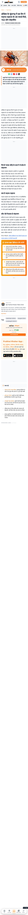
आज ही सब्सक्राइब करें (14, 334)
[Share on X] (19, 74)
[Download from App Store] (18, 355)
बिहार (9, 5)
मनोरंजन (13, 345)
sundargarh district (11, 321)
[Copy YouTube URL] (14, 74)
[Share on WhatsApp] (9, 74)
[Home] (9, 2)
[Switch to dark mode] (19, 2)
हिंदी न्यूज (17, 349)
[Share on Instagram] (16, 74)
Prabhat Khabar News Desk (16, 305)
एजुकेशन (8, 345)
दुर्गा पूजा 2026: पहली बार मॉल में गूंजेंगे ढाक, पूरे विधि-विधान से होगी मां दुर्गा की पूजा (14, 255)
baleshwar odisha (10, 318)
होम (1, 5)
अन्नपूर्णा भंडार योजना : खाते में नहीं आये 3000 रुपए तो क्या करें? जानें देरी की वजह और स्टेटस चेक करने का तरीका (15, 263)
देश (4, 345)
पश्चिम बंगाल (19, 5)
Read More (3, 313)
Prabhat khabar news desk (12, 23)
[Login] (14, 911)
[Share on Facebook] (11, 74)
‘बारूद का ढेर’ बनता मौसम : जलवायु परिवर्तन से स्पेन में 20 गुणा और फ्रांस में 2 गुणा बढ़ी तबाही (15, 248)
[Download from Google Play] (8, 355)
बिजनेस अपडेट (19, 345)
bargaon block (21, 318)
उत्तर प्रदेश (13, 5)
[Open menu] (2, 2)
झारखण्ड (5, 5)
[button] (14, 58)
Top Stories (8, 10)
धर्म (4, 347)
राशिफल (12, 347)
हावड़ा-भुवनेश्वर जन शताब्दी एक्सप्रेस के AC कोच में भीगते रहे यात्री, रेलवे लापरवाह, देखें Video (14, 415)
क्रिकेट (7, 347)
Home (2, 10)
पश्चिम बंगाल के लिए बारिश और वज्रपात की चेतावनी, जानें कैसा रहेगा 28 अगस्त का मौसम (15, 271)
